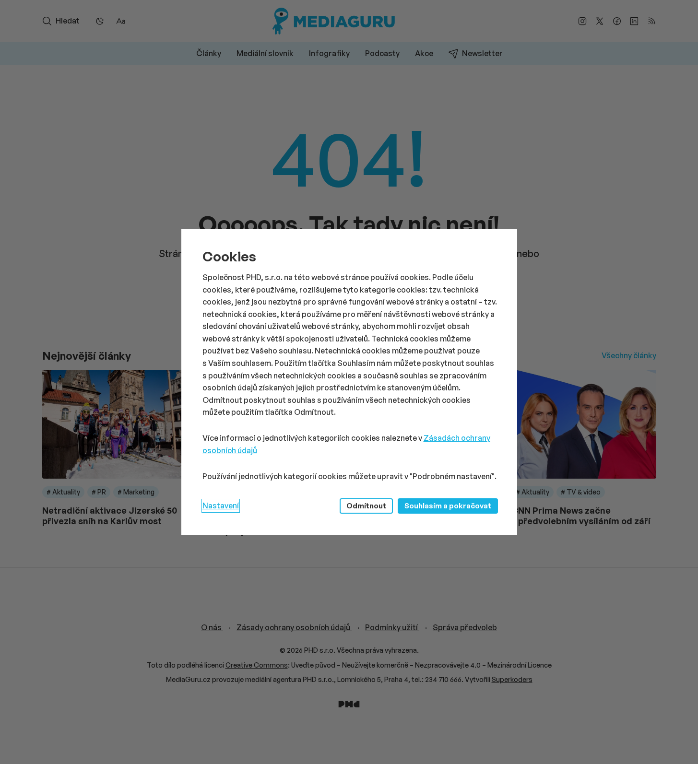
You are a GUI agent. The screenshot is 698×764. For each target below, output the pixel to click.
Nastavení (220, 505)
